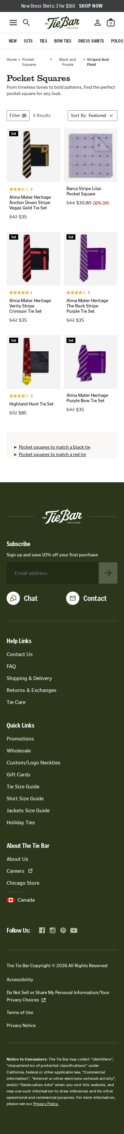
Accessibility (20, 979)
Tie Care (16, 702)
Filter (15, 115)
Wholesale (19, 750)
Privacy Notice (21, 1025)
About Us (17, 859)
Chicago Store (23, 883)
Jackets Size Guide (28, 810)
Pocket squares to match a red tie (52, 454)
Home (12, 59)
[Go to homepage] (62, 22)
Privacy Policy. (46, 1103)
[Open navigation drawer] (13, 22)
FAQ (11, 666)
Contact (95, 598)
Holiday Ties (21, 822)
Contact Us (20, 654)
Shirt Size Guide (25, 798)
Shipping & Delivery (29, 678)
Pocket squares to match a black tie (54, 447)
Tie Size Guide (23, 786)
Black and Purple (67, 61)
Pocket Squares (29, 61)
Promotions (20, 739)
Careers (15, 871)
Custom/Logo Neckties (34, 762)
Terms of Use (20, 1012)
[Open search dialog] (26, 22)
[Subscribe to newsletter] (108, 573)
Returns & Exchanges (32, 690)
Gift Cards (18, 774)
